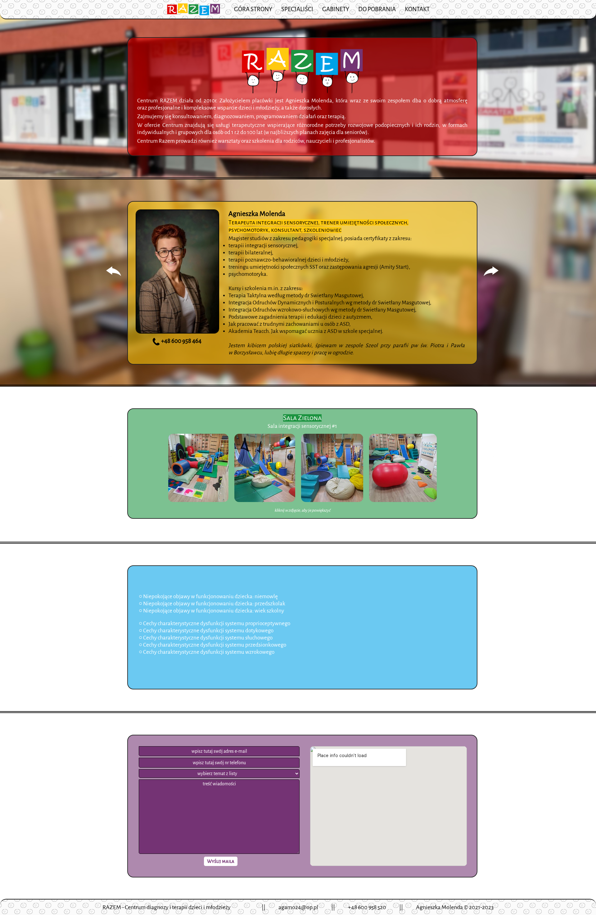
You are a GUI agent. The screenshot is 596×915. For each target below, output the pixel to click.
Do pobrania (377, 9)
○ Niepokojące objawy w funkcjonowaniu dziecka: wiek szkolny (211, 611)
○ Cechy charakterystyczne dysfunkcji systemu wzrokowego (206, 652)
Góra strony (253, 9)
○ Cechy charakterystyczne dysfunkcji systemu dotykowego (206, 631)
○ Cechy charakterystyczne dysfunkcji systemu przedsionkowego (212, 645)
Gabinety (335, 9)
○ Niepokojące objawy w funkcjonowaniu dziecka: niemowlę (208, 596)
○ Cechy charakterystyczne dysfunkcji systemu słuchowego (206, 638)
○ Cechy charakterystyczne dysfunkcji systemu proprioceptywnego (214, 623)
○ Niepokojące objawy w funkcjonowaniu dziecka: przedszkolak (212, 604)
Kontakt (417, 9)
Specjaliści (297, 9)
